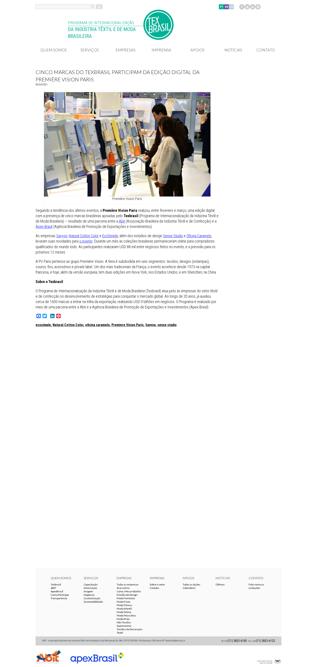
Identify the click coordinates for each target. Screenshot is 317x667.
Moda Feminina (126, 598)
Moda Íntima (124, 612)
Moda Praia (123, 619)
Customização (92, 598)
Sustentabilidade (93, 601)
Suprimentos (124, 625)
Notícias (233, 50)
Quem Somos (53, 50)
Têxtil (120, 632)
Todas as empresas (128, 584)
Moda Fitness (124, 605)
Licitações (254, 588)
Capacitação (90, 584)
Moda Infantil (124, 608)
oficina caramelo (97, 325)
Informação (90, 588)
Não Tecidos (124, 622)
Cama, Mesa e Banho (129, 591)
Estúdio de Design (127, 594)
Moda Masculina (126, 615)
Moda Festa (123, 601)
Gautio (268, 656)
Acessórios (123, 588)
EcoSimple (110, 236)
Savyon (61, 236)
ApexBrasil (57, 591)
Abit (122, 221)
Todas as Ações (191, 584)
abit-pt (48, 656)
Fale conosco (256, 584)
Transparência (59, 598)
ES (231, 6)
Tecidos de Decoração (129, 629)
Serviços (89, 50)
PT (221, 6)
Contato (265, 50)
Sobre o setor (157, 584)
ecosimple (43, 325)
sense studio (167, 325)
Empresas (125, 50)
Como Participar (60, 594)
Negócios (89, 594)
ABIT (53, 588)
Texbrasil (56, 584)
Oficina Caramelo (199, 236)
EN (226, 6)
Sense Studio (173, 236)
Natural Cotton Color (84, 236)
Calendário (189, 588)
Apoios (197, 50)
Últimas (220, 584)
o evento (86, 241)
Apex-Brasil (44, 226)
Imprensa (161, 50)
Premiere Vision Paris (127, 325)
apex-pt (97, 656)
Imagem (88, 591)
